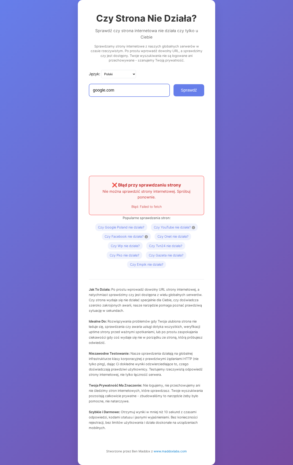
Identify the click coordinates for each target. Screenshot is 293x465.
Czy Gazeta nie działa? (166, 255)
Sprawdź (189, 90)
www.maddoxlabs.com (170, 451)
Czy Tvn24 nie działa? (165, 246)
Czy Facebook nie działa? (128, 236)
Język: (94, 74)
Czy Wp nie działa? (125, 246)
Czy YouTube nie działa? (176, 226)
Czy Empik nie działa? (146, 264)
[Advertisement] (146, 136)
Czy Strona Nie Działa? (146, 18)
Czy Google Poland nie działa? (121, 227)
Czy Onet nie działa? (172, 236)
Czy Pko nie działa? (124, 255)
